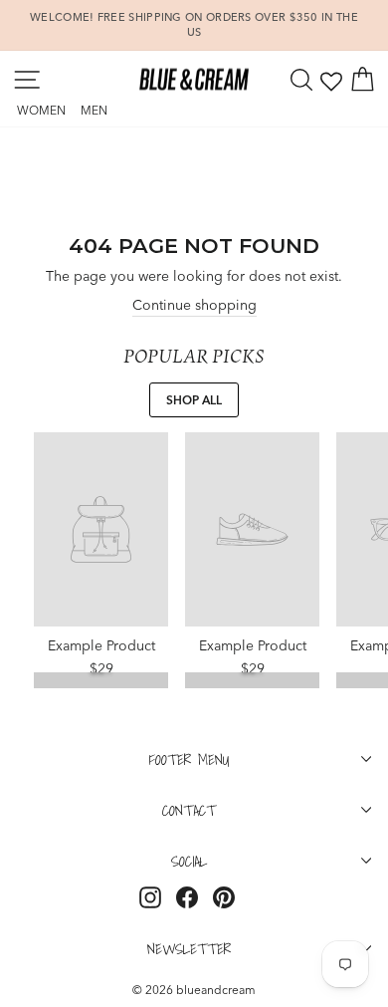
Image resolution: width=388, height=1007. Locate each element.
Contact (189, 810)
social (189, 861)
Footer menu (189, 759)
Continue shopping (194, 305)
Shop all (194, 399)
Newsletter (189, 948)
